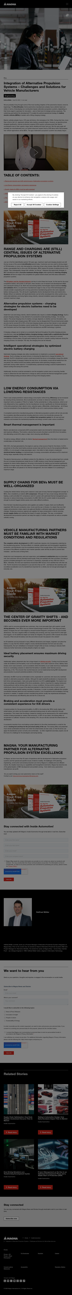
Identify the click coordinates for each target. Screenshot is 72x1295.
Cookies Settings (52, 205)
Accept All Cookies (34, 205)
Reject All (17, 205)
